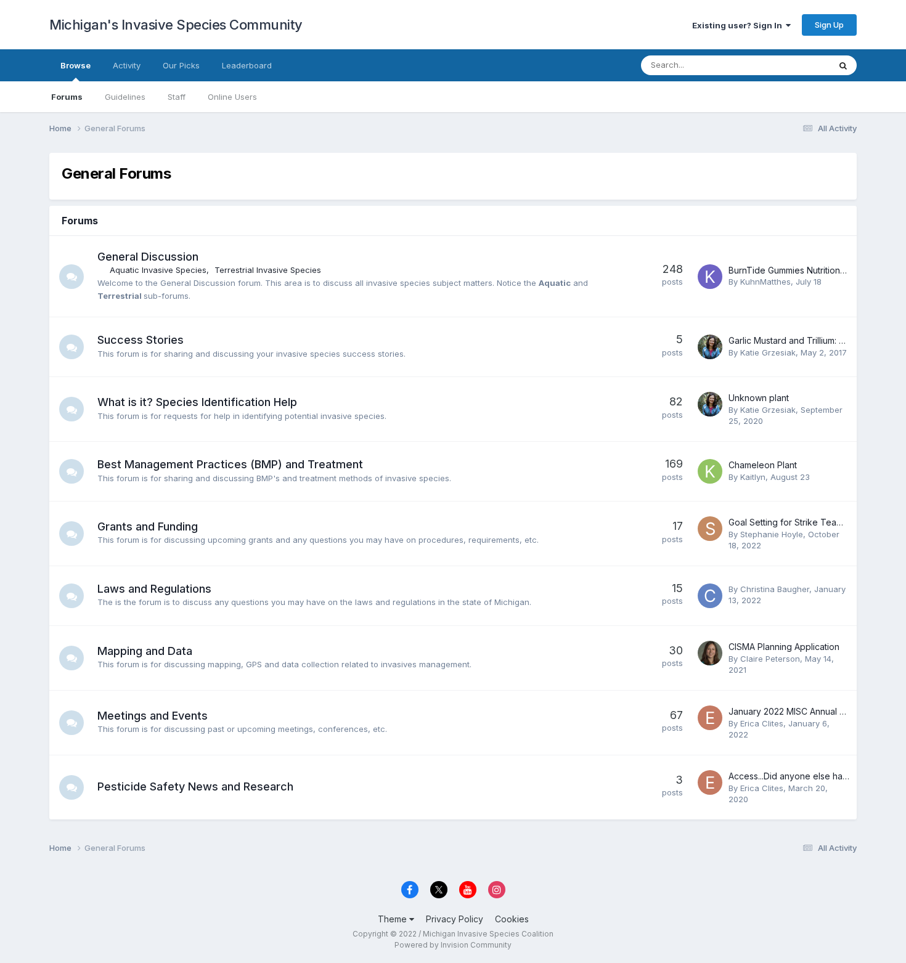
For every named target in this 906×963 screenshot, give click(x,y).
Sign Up (829, 25)
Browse (75, 65)
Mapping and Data (144, 650)
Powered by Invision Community (453, 944)
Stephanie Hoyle (771, 534)
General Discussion (147, 256)
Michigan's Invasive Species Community (176, 25)
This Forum (792, 65)
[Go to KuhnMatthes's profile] (710, 276)
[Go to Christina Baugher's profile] (710, 595)
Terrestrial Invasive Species (267, 270)
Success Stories (140, 339)
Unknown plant (758, 397)
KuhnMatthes (765, 281)
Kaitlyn (752, 477)
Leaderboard (247, 65)
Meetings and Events (152, 715)
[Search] (843, 65)
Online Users (232, 97)
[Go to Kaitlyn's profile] (710, 471)
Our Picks (181, 65)
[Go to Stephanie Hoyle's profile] (710, 528)
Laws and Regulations (154, 588)
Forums (67, 97)
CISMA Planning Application (783, 646)
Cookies (512, 919)
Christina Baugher (774, 589)
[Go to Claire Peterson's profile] (710, 653)
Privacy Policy (454, 919)
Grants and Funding (147, 526)
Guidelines (125, 97)
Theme (393, 919)
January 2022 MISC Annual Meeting (800, 711)
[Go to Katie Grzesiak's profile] (710, 347)
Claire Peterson (770, 659)
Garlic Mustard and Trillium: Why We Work (812, 340)
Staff (177, 97)
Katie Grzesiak (768, 352)
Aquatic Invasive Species (158, 270)
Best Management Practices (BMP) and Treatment (230, 464)
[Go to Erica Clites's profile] (710, 717)
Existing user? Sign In (739, 25)
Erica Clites (761, 723)
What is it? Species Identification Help (197, 402)
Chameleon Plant (762, 465)
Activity (127, 65)
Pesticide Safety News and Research (195, 786)
